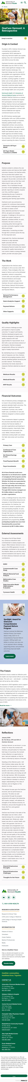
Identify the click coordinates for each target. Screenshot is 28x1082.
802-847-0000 (6, 990)
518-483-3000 (6, 1039)
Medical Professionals (8, 940)
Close (14, 1076)
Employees (5, 945)
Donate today (8, 963)
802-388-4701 (6, 1049)
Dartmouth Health (7, 93)
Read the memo (5, 705)
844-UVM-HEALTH (11, 904)
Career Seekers (6, 937)
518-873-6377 (6, 1029)
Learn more (10, 656)
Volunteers (5, 934)
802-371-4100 (6, 1010)
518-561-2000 (6, 1020)
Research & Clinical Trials (9, 914)
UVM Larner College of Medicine (11, 917)
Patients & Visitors (7, 931)
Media (3, 943)
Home (5, 6)
